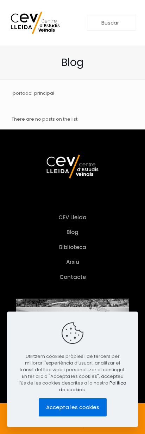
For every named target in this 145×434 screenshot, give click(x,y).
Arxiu (72, 262)
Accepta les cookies (72, 407)
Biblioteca (72, 247)
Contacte (72, 277)
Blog (72, 232)
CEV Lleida (72, 217)
